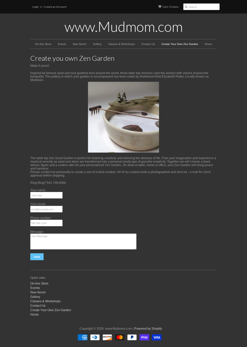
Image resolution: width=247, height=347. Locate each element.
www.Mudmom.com (123, 26)
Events (62, 44)
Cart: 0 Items (170, 6)
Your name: (38, 190)
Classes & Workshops (121, 44)
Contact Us (148, 44)
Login (35, 6)
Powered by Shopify (148, 328)
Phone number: (40, 218)
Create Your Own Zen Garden (180, 44)
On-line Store (43, 44)
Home (208, 44)
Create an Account (55, 6)
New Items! (79, 44)
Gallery (97, 44)
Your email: (38, 204)
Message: (37, 231)
